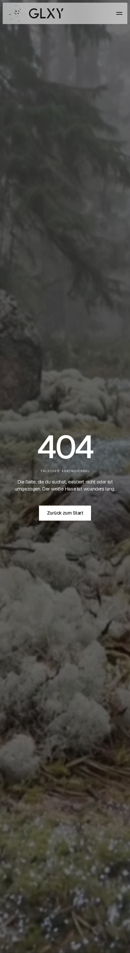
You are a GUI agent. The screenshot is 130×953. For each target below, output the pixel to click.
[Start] (35, 13)
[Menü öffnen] (119, 13)
